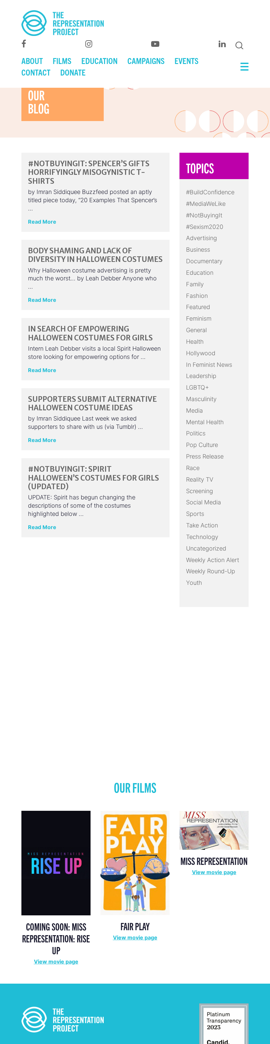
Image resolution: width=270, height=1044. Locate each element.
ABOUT (32, 60)
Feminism (198, 318)
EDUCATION (99, 60)
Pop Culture (202, 444)
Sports (195, 513)
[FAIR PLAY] (135, 862)
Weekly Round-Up (210, 571)
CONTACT (35, 72)
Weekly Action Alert (212, 559)
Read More (42, 221)
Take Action (202, 525)
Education (199, 272)
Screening (199, 491)
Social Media (203, 502)
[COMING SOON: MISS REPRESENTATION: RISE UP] (56, 862)
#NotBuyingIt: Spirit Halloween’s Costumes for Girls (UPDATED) (93, 477)
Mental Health (205, 422)
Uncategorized (206, 548)
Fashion (197, 295)
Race (193, 467)
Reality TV (199, 479)
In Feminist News (209, 364)
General (196, 330)
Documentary (204, 261)
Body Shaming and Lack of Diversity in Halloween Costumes (95, 255)
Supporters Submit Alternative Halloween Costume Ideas (92, 403)
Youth (194, 582)
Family (195, 284)
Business (198, 249)
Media (194, 410)
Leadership (201, 375)
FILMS (62, 60)
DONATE (73, 72)
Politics (195, 433)
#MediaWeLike (206, 203)
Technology (202, 536)
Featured (198, 306)
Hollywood (200, 353)
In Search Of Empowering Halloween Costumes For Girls (90, 333)
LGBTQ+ (197, 387)
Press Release (205, 456)
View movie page (56, 961)
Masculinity (201, 398)
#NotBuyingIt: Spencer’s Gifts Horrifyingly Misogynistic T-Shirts (88, 172)
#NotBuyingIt (204, 215)
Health (195, 341)
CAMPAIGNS (146, 60)
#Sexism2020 (204, 226)
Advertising (201, 238)
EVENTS (187, 60)
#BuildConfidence (210, 192)
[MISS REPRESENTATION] (214, 829)
